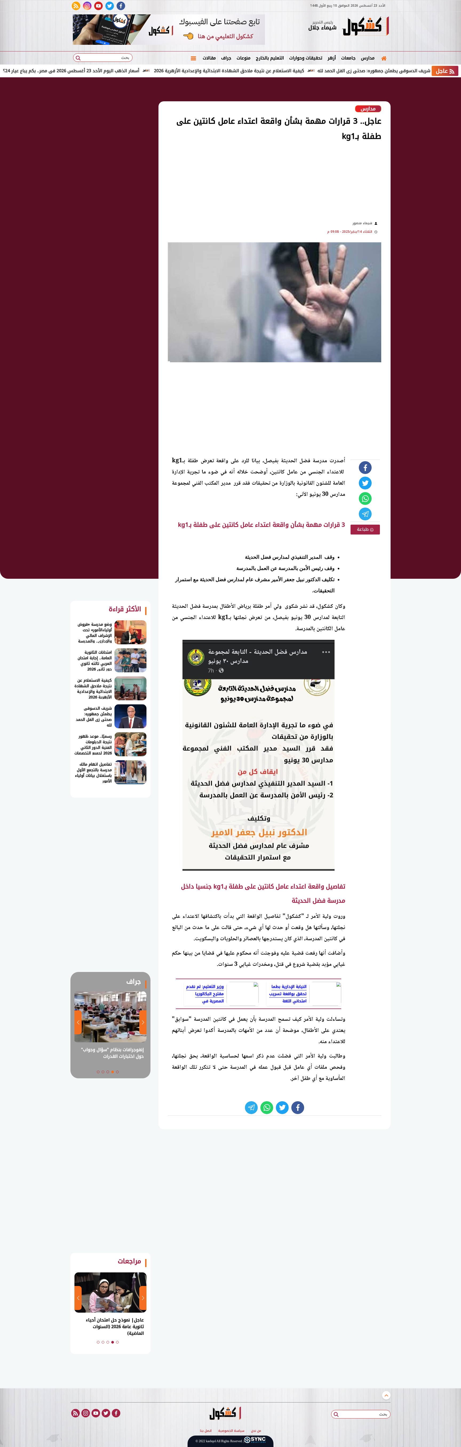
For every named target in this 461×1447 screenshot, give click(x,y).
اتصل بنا (206, 1431)
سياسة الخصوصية (231, 1431)
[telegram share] (365, 514)
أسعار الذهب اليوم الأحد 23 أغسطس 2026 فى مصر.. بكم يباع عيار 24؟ (113, 71)
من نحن (256, 1431)
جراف (226, 58)
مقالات (209, 58)
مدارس (368, 58)
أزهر (332, 58)
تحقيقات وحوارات (305, 58)
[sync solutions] (254, 1441)
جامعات (348, 58)
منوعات (244, 58)
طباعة (363, 529)
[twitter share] (365, 483)
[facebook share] (365, 467)
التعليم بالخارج (270, 58)
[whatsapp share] (365, 498)
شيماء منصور (362, 223)
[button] (117, 1072)
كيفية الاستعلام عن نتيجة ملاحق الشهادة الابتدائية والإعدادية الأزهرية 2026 (271, 71)
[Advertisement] (417, 165)
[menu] (193, 58)
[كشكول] (365, 26)
